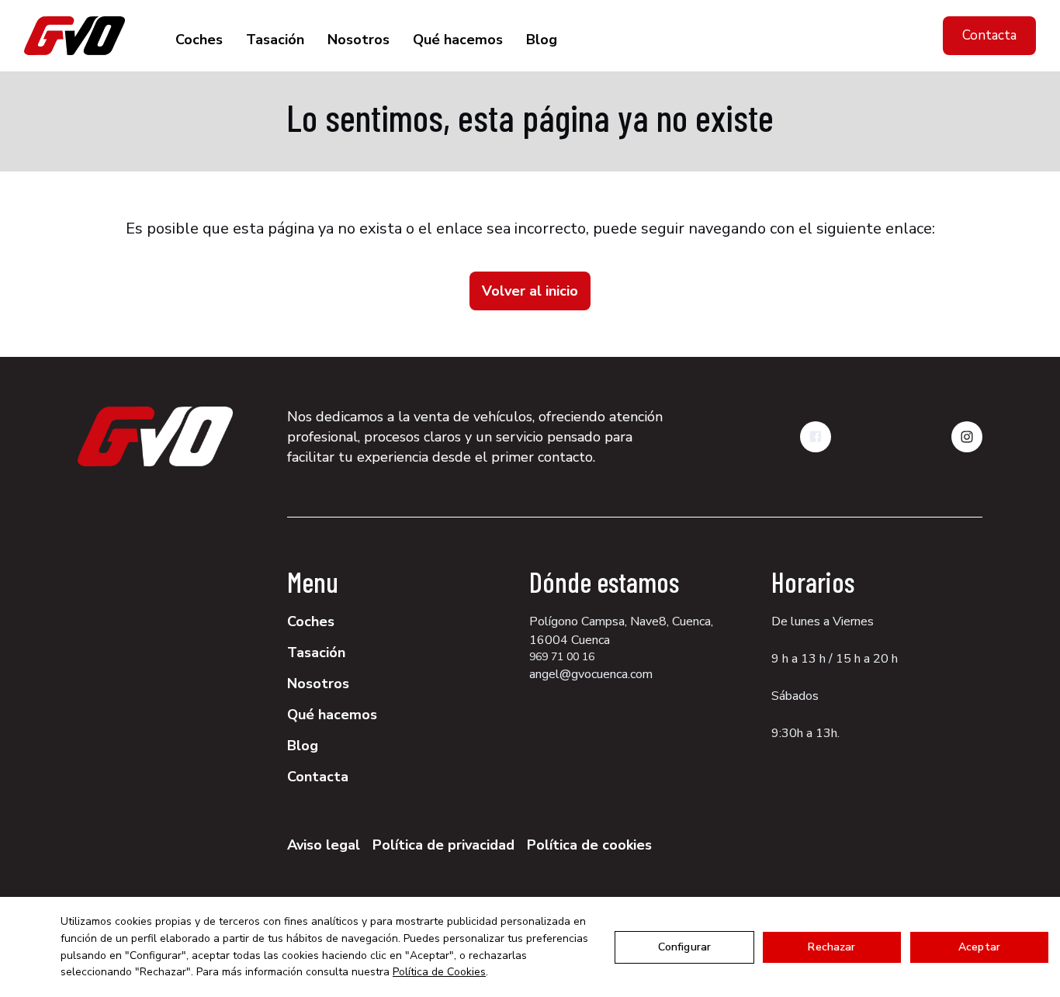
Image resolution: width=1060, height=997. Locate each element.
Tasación (275, 39)
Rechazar (831, 947)
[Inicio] (74, 35)
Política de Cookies (439, 971)
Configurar (684, 947)
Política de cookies (589, 845)
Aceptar (979, 947)
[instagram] (966, 436)
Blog (541, 39)
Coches (199, 39)
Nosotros (358, 39)
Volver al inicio (530, 291)
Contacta (989, 35)
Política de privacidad (443, 845)
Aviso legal (323, 845)
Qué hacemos (458, 39)
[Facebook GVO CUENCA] (815, 436)
